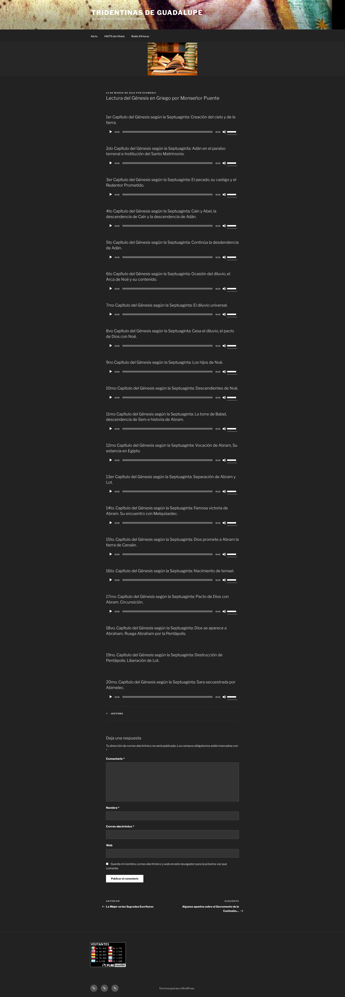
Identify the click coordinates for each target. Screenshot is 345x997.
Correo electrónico (120, 826)
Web (109, 845)
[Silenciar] (224, 132)
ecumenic (149, 93)
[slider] (232, 131)
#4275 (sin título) (114, 36)
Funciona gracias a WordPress (176, 988)
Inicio (94, 36)
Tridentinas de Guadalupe (147, 13)
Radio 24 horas (140, 36)
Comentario (115, 758)
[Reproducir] (110, 132)
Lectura (117, 713)
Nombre (112, 807)
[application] (172, 131)
